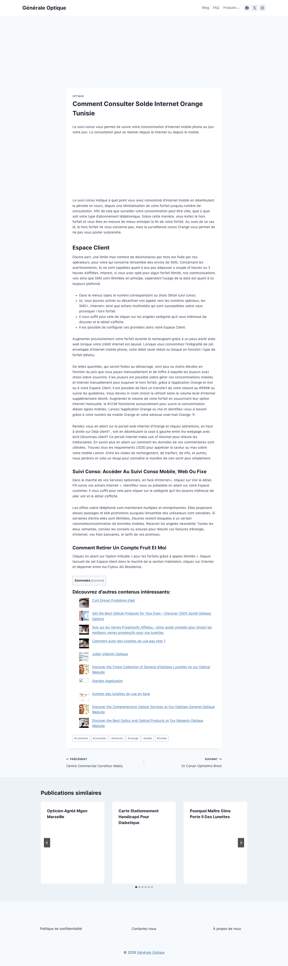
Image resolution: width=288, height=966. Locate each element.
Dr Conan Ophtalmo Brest (202, 762)
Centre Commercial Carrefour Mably (94, 762)
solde (147, 738)
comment (81, 738)
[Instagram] (262, 8)
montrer (97, 580)
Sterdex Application (107, 681)
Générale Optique (151, 952)
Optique (78, 96)
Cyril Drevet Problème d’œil (113, 600)
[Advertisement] (144, 58)
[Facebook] (247, 8)
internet (117, 738)
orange (133, 738)
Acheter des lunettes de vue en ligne (121, 694)
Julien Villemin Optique (110, 654)
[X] (254, 8)
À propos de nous (227, 929)
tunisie (162, 738)
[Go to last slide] (47, 842)
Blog (205, 8)
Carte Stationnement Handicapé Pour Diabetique (139, 817)
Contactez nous (144, 929)
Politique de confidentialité (61, 929)
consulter (99, 738)
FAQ (216, 8)
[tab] (136, 887)
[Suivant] (241, 842)
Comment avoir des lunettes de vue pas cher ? (129, 641)
